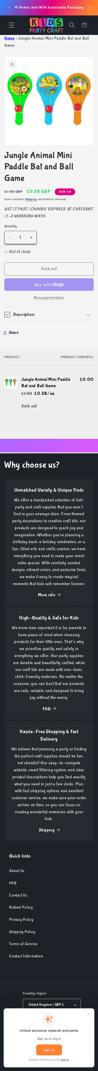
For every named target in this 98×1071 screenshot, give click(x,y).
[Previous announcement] (9, 8)
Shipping (30, 199)
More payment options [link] (49, 298)
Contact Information (26, 956)
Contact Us (18, 895)
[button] (11, 25)
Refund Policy (21, 907)
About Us (16, 871)
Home (9, 38)
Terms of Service (23, 944)
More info (46, 594)
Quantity (10, 226)
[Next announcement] (89, 8)
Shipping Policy (22, 932)
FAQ (47, 708)
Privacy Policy (21, 919)
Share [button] (14, 332)
